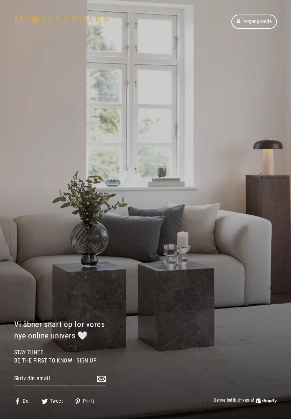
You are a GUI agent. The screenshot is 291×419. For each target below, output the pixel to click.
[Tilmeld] (100, 379)
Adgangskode (257, 21)
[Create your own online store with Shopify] (266, 400)
